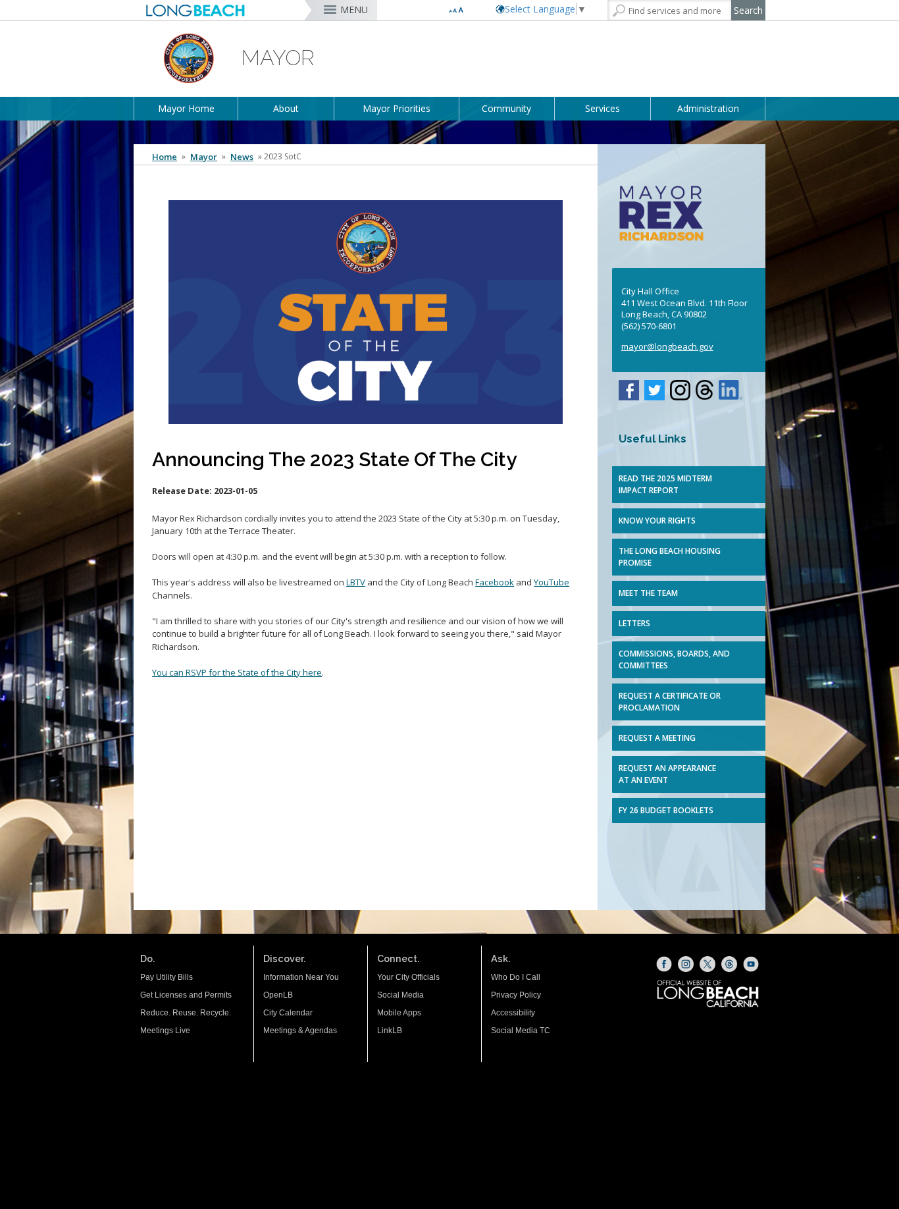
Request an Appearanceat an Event (667, 774)
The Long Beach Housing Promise (670, 556)
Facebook (494, 582)
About (286, 108)
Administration (708, 108)
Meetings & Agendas (300, 1030)
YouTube (551, 582)
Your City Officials (408, 977)
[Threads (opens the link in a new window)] (729, 964)
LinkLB (389, 1030)
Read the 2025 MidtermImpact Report (665, 484)
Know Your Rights (657, 520)
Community (506, 108)
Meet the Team (648, 593)
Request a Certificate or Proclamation (670, 701)
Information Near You (301, 977)
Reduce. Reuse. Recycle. (185, 1012)
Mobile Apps (399, 1012)
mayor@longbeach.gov (667, 346)
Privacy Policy (516, 995)
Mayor (203, 157)
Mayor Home (186, 108)
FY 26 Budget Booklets (666, 810)
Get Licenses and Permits (186, 995)
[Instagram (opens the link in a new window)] (686, 964)
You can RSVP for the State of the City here (237, 672)
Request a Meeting (657, 737)
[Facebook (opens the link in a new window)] (664, 964)
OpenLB (278, 995)
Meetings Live (165, 1030)
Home (164, 157)
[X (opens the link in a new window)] (707, 964)
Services (602, 108)
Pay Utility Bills (166, 977)
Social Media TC (520, 1030)
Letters (634, 623)
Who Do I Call (515, 977)
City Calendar (288, 1012)
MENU (354, 9)
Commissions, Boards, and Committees (674, 659)
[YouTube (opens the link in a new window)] (751, 964)
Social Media (400, 995)
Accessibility (513, 1012)
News (241, 157)
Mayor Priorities (396, 108)
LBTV (355, 582)
